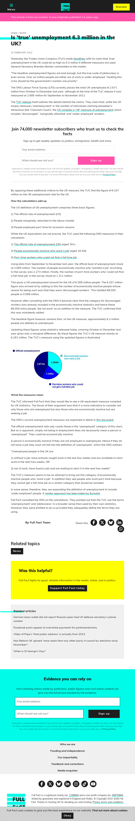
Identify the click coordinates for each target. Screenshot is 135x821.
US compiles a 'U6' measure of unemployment (85, 110)
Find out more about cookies (109, 810)
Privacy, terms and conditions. (108, 802)
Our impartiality (68, 757)
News (17, 551)
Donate (121, 7)
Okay (67, 815)
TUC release (23, 102)
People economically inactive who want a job (41, 251)
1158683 (73, 795)
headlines (79, 59)
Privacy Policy (109, 175)
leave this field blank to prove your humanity (14, 673)
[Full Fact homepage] (65, 7)
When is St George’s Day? (29, 651)
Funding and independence (67, 751)
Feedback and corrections (68, 764)
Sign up (96, 160)
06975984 (117, 795)
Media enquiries (68, 770)
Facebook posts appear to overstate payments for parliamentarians (55, 628)
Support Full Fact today (67, 588)
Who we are (67, 744)
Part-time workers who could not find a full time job (45, 257)
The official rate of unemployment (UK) (37, 244)
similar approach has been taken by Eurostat (72, 493)
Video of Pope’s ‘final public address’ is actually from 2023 (49, 634)
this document (105, 420)
